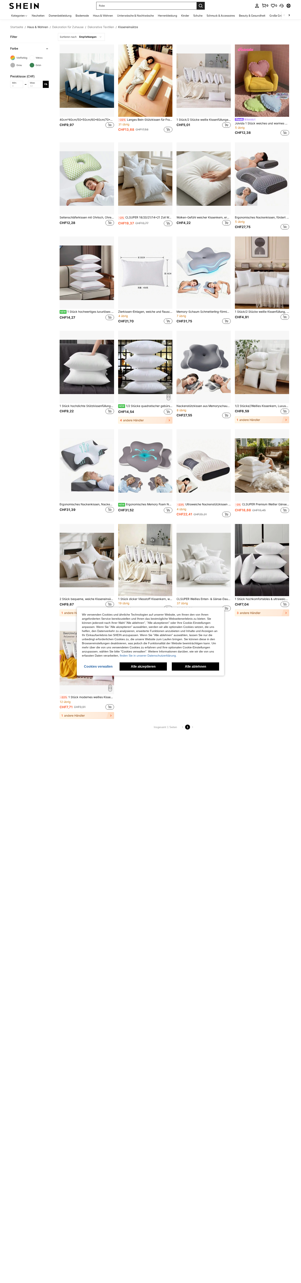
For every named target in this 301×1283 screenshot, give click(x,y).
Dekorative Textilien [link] (101, 27)
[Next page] (192, 727)
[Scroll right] (289, 15)
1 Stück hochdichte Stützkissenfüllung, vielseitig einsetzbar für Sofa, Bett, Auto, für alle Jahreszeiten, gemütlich (87, 406)
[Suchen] (201, 6)
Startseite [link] (16, 27)
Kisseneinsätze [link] (128, 27)
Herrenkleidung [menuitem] (167, 15)
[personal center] (257, 5)
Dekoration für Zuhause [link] (68, 27)
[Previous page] (182, 727)
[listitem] (86, 90)
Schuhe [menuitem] (198, 15)
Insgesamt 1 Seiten (165, 727)
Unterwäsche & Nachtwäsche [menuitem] (135, 15)
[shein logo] (24, 5)
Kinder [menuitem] (185, 15)
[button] (281, 5)
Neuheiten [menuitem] (38, 15)
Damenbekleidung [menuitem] (60, 15)
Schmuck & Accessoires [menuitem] (221, 15)
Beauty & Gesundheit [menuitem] (252, 15)
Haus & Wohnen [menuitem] (103, 15)
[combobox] (81, 37)
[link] (264, 5)
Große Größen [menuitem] (278, 15)
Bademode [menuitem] (82, 15)
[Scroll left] (284, 15)
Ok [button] (46, 84)
